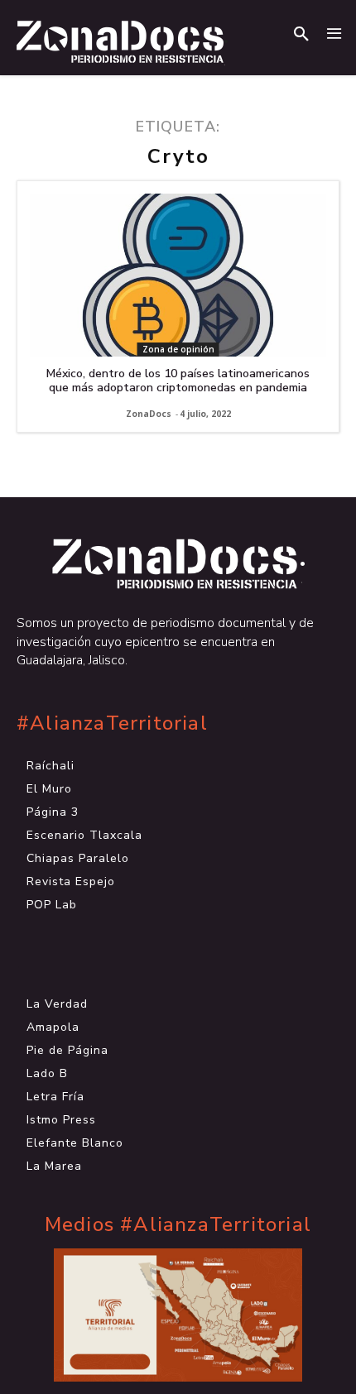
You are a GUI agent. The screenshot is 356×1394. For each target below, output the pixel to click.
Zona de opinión (178, 349)
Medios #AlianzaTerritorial (178, 1225)
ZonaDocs (148, 413)
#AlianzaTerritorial (112, 723)
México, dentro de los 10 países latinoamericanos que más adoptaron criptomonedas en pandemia (178, 380)
